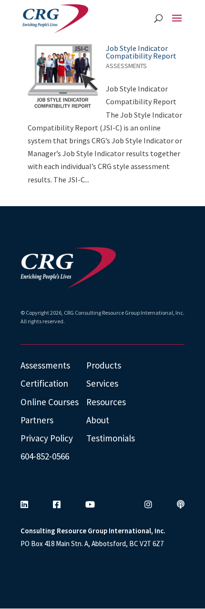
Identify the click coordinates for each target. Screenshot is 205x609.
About (97, 420)
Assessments (45, 365)
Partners (36, 420)
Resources (106, 402)
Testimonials (110, 438)
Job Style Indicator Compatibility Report (141, 51)
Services (102, 383)
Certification (44, 383)
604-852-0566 (44, 456)
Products (103, 365)
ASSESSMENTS (126, 65)
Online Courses (49, 402)
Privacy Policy (46, 438)
